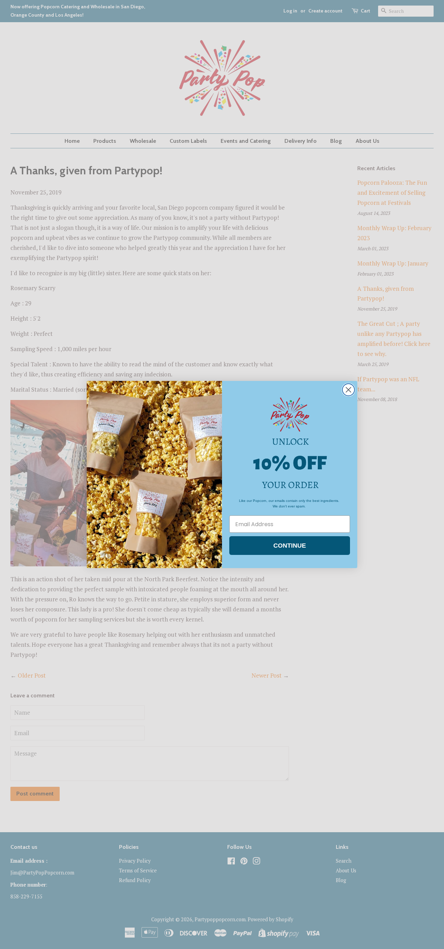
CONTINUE (289, 545)
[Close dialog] (348, 390)
